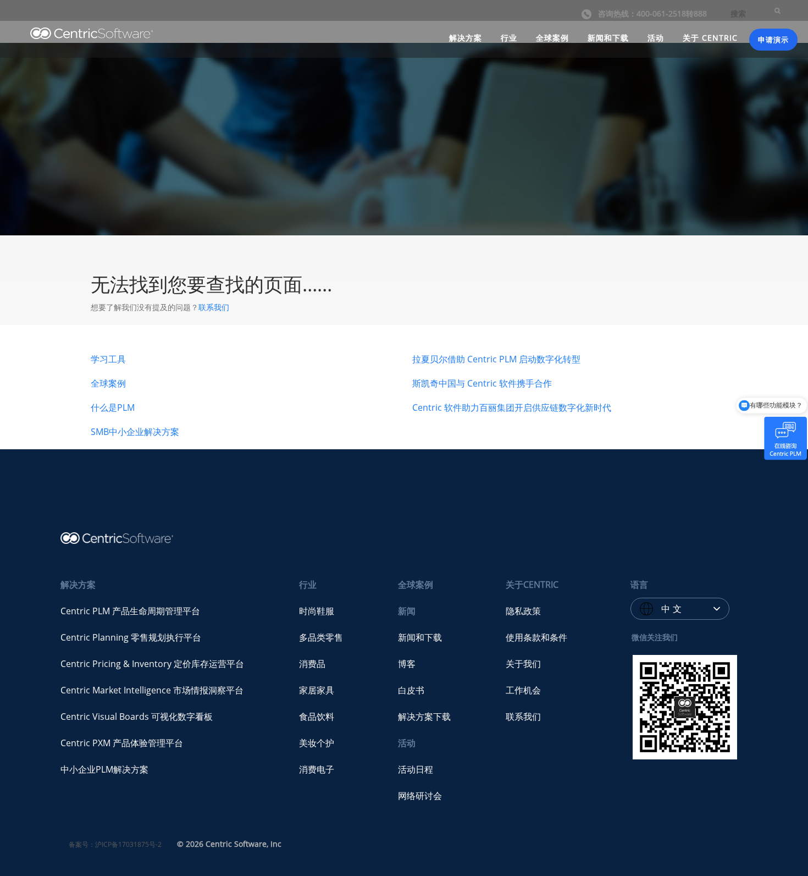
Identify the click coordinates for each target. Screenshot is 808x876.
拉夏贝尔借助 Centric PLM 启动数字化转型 (496, 359)
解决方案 (465, 37)
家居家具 (316, 690)
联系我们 (213, 307)
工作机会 (523, 690)
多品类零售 (321, 637)
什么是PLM (113, 407)
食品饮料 (316, 716)
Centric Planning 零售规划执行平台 (130, 637)
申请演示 (773, 40)
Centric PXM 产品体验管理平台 (121, 743)
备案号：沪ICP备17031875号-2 (115, 844)
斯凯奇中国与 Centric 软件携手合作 (482, 383)
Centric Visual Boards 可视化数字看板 (136, 716)
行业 (509, 37)
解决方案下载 (424, 716)
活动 (655, 37)
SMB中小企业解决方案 (135, 432)
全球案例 (552, 37)
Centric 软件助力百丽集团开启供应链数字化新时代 (511, 407)
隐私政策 (523, 611)
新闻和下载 (608, 37)
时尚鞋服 (316, 611)
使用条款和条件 (536, 637)
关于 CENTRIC (710, 37)
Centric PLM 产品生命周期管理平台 (130, 611)
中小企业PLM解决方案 (104, 769)
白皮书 (411, 690)
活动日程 (415, 769)
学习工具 (108, 359)
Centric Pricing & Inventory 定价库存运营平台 (152, 664)
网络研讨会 (420, 796)
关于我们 (523, 664)
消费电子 (316, 769)
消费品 (312, 664)
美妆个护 (316, 743)
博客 (407, 664)
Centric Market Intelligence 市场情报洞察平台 (151, 690)
